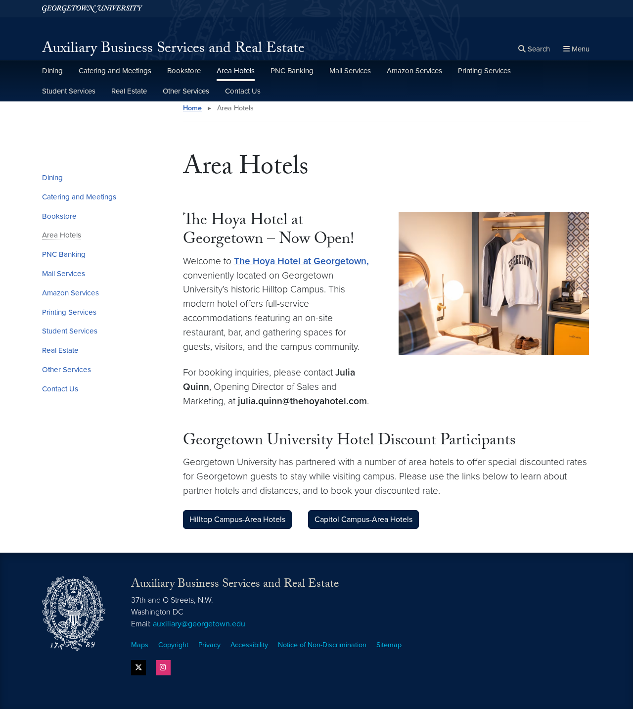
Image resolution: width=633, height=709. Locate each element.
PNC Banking (292, 70)
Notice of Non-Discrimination (322, 645)
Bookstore (184, 70)
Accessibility (249, 645)
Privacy (209, 645)
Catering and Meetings (115, 70)
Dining (52, 70)
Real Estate (129, 91)
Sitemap (389, 645)
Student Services (68, 91)
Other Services (186, 91)
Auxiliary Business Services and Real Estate (173, 50)
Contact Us (243, 91)
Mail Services (350, 70)
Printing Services (484, 70)
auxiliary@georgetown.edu (199, 624)
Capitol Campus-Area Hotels (363, 519)
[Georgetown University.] (92, 8)
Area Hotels (236, 70)
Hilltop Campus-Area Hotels (237, 519)
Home (192, 108)
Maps (139, 645)
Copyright (173, 645)
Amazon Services (414, 70)
